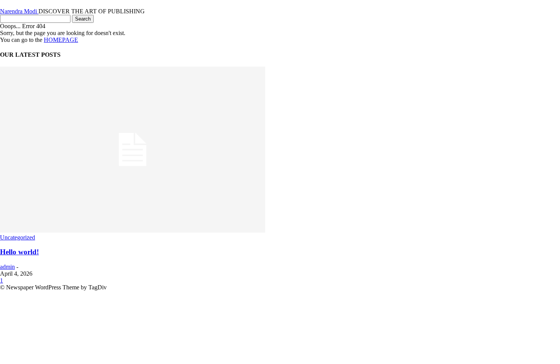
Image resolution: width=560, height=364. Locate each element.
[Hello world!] (132, 230)
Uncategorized (17, 237)
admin (7, 266)
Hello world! (19, 252)
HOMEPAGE (61, 40)
